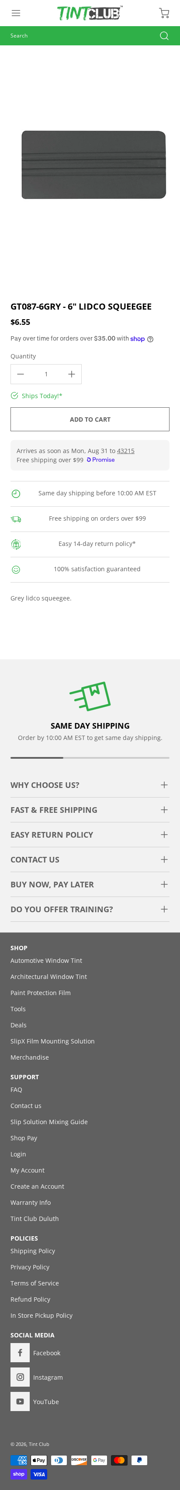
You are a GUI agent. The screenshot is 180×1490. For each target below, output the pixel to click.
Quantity (23, 356)
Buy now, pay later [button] (52, 884)
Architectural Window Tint (48, 976)
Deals (18, 1025)
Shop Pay (23, 1138)
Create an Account (37, 1186)
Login (18, 1154)
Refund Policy (30, 1299)
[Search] (160, 35)
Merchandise (29, 1057)
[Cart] (160, 13)
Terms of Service (34, 1283)
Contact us (26, 1105)
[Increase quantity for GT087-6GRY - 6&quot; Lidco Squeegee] (71, 374)
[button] (20, 13)
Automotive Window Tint (46, 960)
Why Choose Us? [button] (45, 785)
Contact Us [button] (34, 859)
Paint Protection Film (40, 993)
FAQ (16, 1089)
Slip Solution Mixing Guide (49, 1122)
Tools (18, 1009)
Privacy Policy (29, 1267)
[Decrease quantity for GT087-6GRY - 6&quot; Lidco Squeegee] (20, 374)
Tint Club (39, 1444)
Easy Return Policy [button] (51, 834)
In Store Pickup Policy (41, 1315)
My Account (27, 1170)
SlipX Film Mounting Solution (52, 1041)
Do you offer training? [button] (61, 909)
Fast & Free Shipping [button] (53, 810)
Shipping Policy (32, 1251)
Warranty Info (30, 1202)
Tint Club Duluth (34, 1218)
